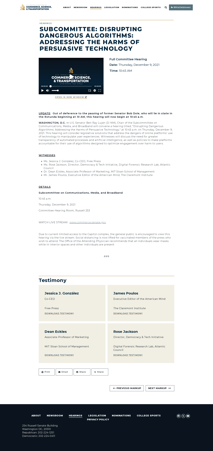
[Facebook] (179, 416)
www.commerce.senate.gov (88, 222)
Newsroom (80, 7)
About (67, 7)
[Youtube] (188, 416)
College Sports (151, 7)
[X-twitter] (183, 416)
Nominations (130, 7)
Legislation (111, 7)
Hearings (96, 7)
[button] (47, 372)
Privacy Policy (98, 419)
